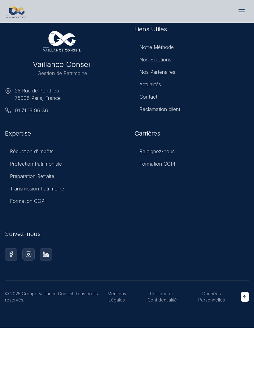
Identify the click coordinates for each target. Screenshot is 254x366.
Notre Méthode (156, 47)
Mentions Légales (116, 296)
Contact (148, 97)
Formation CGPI (28, 201)
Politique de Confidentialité (162, 296)
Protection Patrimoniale (36, 164)
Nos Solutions (155, 59)
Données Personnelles (211, 296)
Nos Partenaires (157, 72)
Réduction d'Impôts (32, 151)
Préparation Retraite (32, 176)
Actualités (150, 84)
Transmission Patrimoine (37, 188)
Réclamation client (159, 109)
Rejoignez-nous (157, 151)
